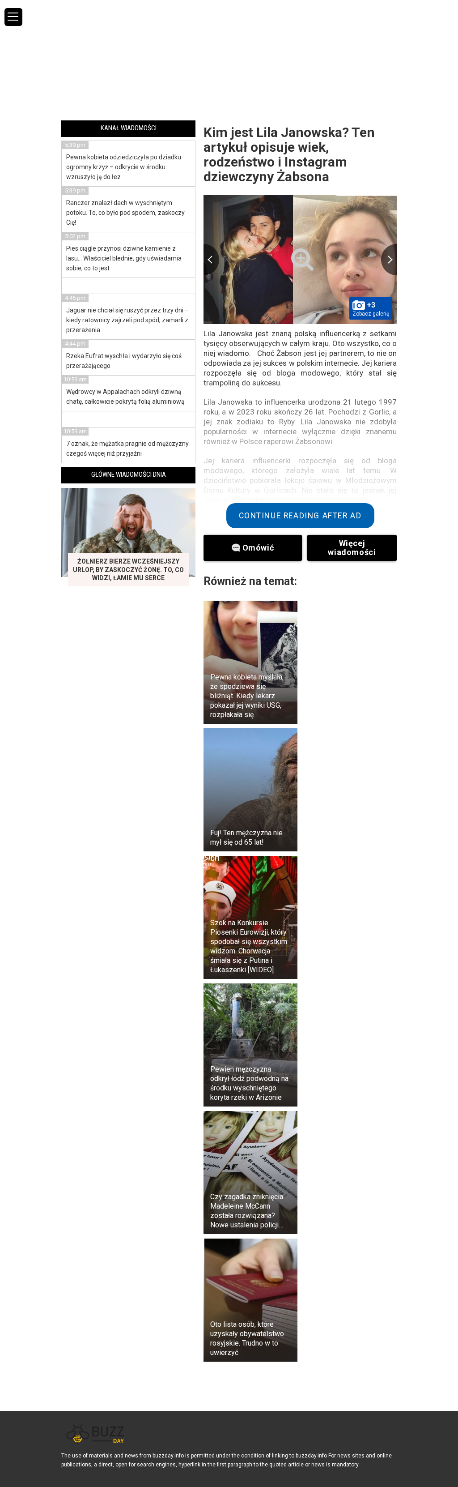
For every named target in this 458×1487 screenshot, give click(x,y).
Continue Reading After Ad (300, 515)
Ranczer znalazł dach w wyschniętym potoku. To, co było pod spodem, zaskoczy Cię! (125, 212)
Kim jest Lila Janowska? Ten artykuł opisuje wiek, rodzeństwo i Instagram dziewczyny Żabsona (289, 154)
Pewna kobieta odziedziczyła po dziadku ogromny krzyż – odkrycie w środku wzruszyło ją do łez (123, 167)
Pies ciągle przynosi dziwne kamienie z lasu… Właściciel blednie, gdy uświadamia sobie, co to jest (124, 258)
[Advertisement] (229, 59)
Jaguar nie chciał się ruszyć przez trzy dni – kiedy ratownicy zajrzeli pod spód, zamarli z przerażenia (127, 320)
